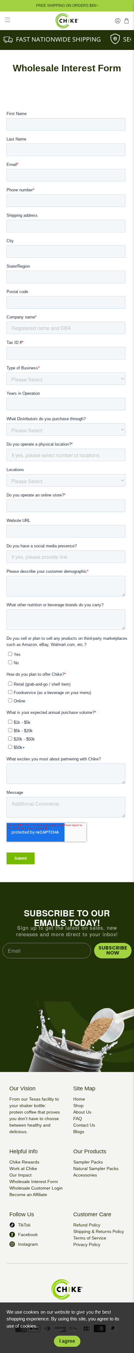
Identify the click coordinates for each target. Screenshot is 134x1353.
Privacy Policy (86, 1244)
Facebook (28, 1234)
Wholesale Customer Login (36, 1188)
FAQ (77, 1118)
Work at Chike (23, 1168)
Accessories (85, 1175)
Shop (78, 1105)
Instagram (28, 1244)
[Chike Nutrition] (67, 21)
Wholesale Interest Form (33, 1181)
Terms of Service (89, 1237)
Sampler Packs (88, 1161)
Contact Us (84, 1125)
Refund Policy (86, 1224)
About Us (82, 1112)
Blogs (78, 1131)
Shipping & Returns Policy (98, 1231)
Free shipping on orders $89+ (67, 5)
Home (79, 1099)
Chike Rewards (24, 1161)
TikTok (24, 1224)
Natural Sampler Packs (95, 1168)
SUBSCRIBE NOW (112, 950)
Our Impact (20, 1175)
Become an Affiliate (28, 1194)
